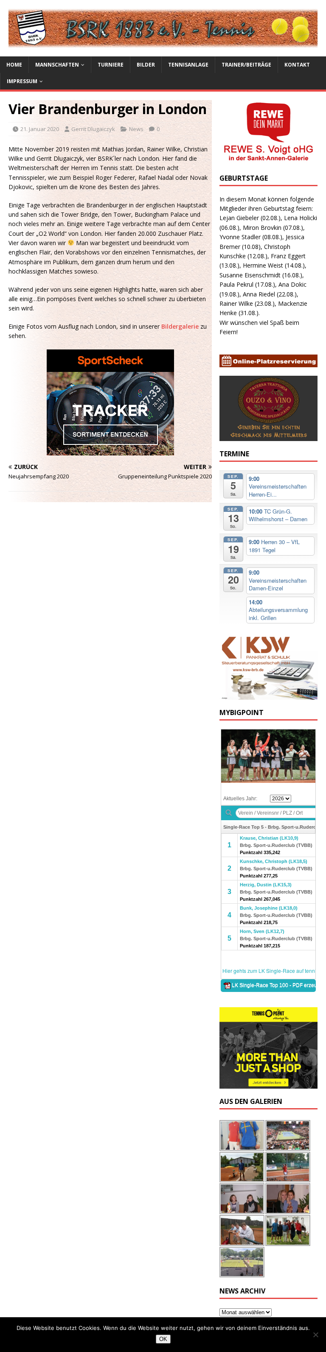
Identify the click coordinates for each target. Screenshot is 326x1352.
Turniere (111, 64)
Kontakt (297, 64)
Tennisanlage (188, 64)
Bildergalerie (180, 326)
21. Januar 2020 (39, 129)
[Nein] (315, 1334)
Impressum (22, 81)
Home (14, 64)
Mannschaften (57, 64)
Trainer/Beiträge (246, 64)
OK (163, 1339)
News (136, 129)
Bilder (146, 64)
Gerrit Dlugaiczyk (93, 129)
